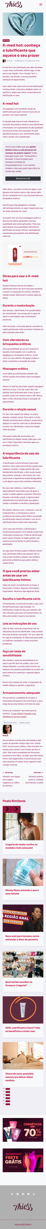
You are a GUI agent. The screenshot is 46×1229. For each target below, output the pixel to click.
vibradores (7, 355)
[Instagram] (18, 1194)
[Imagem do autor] (4, 60)
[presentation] (23, 826)
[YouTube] (28, 1194)
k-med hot (8, 108)
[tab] (8, 1089)
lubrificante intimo (10, 723)
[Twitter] (12, 1194)
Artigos (6, 40)
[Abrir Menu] (40, 4)
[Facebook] (23, 1194)
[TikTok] (34, 1194)
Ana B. (10, 61)
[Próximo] (16, 809)
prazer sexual (24, 723)
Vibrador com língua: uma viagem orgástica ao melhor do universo (11, 779)
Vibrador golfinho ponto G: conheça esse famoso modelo (34, 778)
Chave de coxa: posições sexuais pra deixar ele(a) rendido (19, 1077)
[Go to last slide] (7, 809)
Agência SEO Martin (23, 1224)
